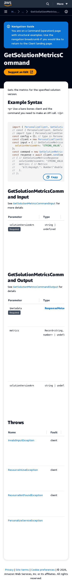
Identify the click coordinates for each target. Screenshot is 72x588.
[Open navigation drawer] (5, 11)
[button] (47, 3)
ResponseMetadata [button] (57, 308)
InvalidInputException (21, 440)
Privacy (9, 569)
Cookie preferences (43, 569)
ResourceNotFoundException (25, 495)
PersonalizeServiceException (25, 520)
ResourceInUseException (23, 469)
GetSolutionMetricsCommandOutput (35, 286)
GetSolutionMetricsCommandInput (34, 203)
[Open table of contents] (66, 11)
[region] (36, 240)
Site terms (22, 569)
